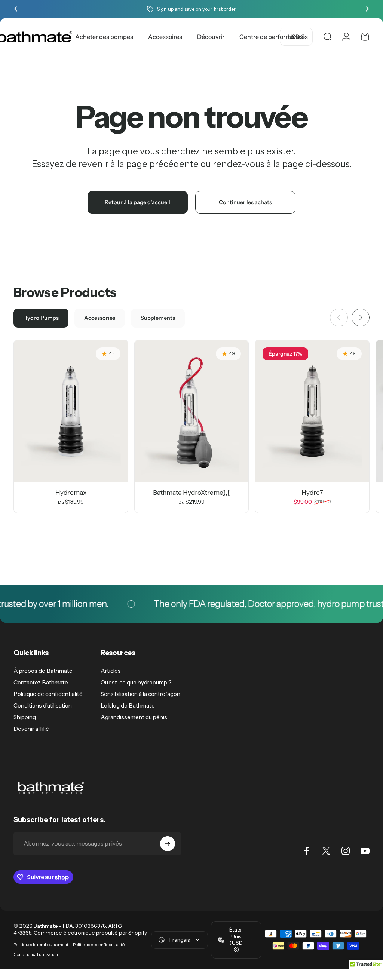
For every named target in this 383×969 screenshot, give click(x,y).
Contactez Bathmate (40, 682)
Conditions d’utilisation (42, 705)
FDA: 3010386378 (84, 926)
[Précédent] (17, 9)
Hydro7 (312, 492)
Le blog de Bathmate (128, 705)
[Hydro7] (312, 411)
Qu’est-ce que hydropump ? (136, 682)
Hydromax (70, 492)
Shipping (24, 717)
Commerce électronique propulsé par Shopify (90, 932)
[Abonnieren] (167, 843)
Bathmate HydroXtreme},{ (191, 492)
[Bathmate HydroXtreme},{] (192, 411)
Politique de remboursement (40, 944)
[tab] (40, 318)
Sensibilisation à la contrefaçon (140, 693)
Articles (111, 670)
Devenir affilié (31, 728)
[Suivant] (366, 9)
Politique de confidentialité (48, 693)
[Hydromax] (71, 411)
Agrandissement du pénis (134, 717)
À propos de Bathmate (43, 670)
